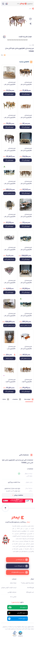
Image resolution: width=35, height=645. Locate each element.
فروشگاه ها (30, 588)
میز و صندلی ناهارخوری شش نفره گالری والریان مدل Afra (26, 149)
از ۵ (2, 55)
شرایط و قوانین (12, 592)
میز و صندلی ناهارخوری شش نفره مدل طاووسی (26, 315)
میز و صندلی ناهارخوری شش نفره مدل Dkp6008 (26, 116)
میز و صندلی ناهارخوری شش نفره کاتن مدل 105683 (26, 348)
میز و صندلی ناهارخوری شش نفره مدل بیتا (9, 315)
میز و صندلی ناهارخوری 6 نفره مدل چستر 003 (10, 381)
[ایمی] (6, 539)
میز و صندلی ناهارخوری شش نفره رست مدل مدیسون (9, 83)
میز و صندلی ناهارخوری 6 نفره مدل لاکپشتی (27, 381)
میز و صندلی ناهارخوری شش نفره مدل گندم (26, 182)
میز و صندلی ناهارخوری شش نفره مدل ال (9, 182)
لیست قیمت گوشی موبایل (8, 588)
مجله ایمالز (13, 583)
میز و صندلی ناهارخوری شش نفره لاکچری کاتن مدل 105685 (9, 248)
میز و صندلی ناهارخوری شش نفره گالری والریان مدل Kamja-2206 (9, 282)
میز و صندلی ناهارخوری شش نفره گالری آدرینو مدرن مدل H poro (9, 116)
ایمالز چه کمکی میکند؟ (27, 583)
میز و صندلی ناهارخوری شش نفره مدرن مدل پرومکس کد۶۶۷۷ (26, 83)
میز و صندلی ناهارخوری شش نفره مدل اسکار (26, 248)
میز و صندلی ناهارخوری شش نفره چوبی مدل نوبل (26, 215)
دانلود (17, 602)
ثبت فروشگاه (30, 592)
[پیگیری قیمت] (30, 19)
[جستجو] (3, 3)
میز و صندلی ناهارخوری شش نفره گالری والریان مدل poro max (26, 282)
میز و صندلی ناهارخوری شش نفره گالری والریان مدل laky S (9, 215)
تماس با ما (13, 597)
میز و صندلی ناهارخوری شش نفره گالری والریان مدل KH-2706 (9, 149)
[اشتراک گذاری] (30, 24)
